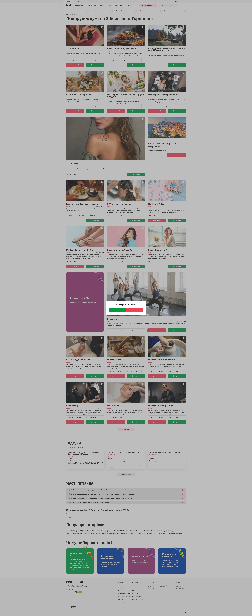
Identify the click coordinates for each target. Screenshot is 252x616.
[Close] (144, 302)
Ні (134, 309)
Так (117, 309)
